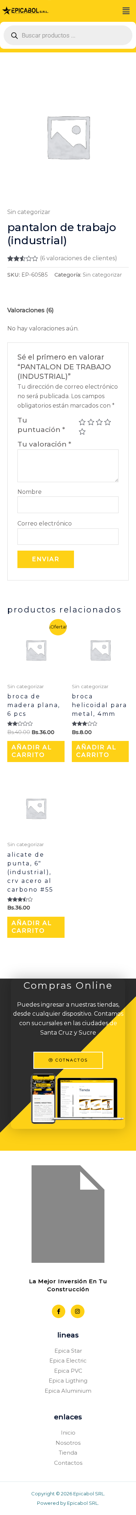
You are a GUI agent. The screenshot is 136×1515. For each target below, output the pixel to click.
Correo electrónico (44, 523)
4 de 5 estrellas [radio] (107, 422)
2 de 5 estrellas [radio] (90, 422)
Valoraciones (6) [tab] (30, 310)
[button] (126, 11)
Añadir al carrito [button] (32, 751)
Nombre (29, 491)
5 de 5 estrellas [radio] (82, 431)
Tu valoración (44, 444)
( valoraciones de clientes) (78, 258)
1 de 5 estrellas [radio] (82, 422)
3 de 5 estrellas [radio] (99, 422)
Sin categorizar (28, 212)
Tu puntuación (41, 425)
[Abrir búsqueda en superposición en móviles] (68, 35)
